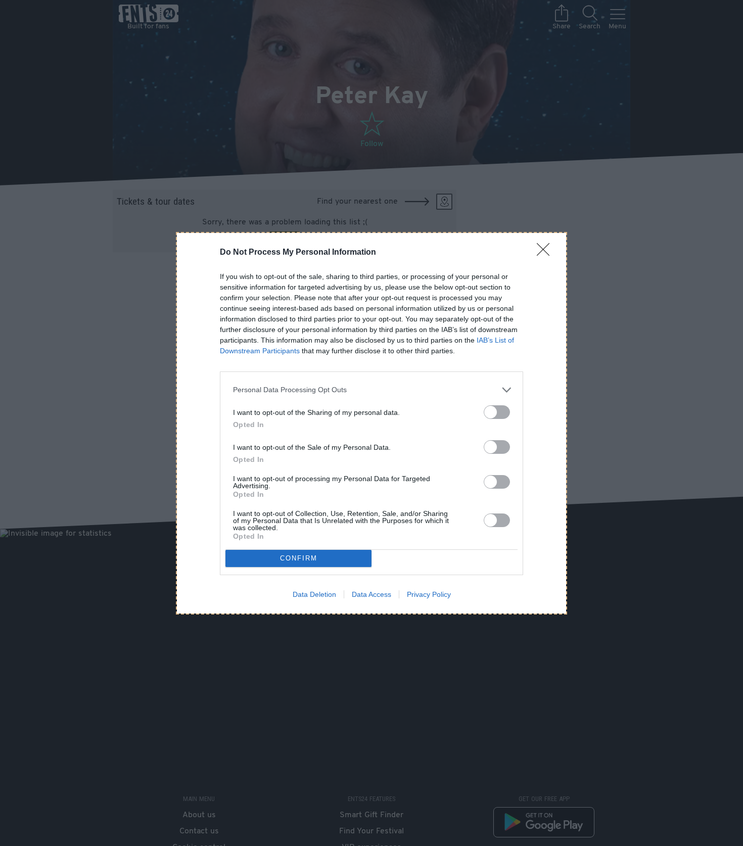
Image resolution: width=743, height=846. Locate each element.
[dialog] (371, 423)
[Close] (546, 252)
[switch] (497, 412)
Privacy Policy (429, 594)
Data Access (371, 594)
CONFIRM (298, 558)
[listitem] (371, 390)
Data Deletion (314, 594)
